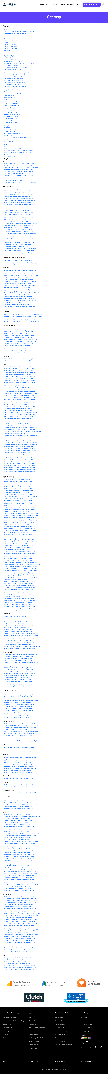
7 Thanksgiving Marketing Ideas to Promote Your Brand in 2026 (20, 542)
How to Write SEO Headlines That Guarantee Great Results (19, 858)
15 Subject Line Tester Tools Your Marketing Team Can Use (19, 668)
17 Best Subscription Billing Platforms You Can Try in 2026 (19, 507)
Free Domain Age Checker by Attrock (13, 78)
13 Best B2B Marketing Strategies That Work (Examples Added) (20, 270)
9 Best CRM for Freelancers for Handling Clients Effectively (19, 395)
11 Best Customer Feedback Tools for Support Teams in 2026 (20, 372)
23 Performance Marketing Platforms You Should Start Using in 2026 (22, 189)
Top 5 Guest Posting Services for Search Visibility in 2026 (19, 883)
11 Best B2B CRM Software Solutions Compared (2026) (18, 367)
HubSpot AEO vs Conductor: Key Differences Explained (18, 177)
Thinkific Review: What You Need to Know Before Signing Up (20, 967)
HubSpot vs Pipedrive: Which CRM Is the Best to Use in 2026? (20, 450)
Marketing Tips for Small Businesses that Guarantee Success (19, 306)
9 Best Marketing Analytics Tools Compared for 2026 (18, 763)
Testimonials (7, 145)
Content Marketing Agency (11, 46)
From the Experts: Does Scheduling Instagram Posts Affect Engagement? (23, 929)
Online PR (31, 1031)
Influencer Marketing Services (11, 103)
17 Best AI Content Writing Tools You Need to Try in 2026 (19, 332)
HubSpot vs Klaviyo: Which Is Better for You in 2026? (17, 439)
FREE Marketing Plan (91, 4)
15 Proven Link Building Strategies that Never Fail (17, 822)
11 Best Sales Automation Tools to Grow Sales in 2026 (18, 378)
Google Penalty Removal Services (12, 90)
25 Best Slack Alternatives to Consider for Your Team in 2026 (20, 281)
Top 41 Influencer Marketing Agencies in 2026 (16, 714)
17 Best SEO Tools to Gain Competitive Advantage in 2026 (19, 826)
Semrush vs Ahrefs (60, 1024)
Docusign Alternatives (61, 1021)
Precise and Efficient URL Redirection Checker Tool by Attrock (20, 124)
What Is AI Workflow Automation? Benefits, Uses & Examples (20, 254)
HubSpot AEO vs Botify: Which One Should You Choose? (18, 175)
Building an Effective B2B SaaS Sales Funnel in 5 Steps (18, 803)
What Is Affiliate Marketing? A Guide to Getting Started (18, 202)
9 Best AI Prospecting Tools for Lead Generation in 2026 (18, 229)
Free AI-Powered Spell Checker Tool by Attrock (16, 71)
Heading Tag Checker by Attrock (12, 94)
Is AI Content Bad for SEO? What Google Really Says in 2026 (20, 252)
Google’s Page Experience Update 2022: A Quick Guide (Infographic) (22, 564)
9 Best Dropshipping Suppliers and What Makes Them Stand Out (21, 291)
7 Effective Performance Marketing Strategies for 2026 (18, 536)
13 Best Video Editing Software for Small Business (17, 492)
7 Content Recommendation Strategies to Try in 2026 (18, 337)
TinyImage (84, 1017)
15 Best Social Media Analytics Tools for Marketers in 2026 (19, 910)
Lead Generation (33, 1034)
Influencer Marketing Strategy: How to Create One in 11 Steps (20, 712)
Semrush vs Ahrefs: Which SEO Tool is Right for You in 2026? (20, 871)
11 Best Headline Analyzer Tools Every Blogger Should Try (19, 481)
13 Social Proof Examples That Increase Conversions (17, 906)
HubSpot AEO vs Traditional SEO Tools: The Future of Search (19, 181)
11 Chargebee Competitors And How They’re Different (18, 487)
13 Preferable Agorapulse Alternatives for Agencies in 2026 (19, 904)
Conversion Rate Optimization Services (14, 52)
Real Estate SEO (7, 1027)
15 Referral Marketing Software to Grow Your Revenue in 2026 (20, 502)
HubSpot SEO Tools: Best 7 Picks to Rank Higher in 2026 (19, 860)
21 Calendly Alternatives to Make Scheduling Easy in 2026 (19, 519)
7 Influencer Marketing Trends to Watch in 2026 (16, 699)
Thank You (7, 147)
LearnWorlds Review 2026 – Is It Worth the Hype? (17, 963)
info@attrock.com (86, 1043)
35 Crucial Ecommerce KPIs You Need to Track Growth (18, 627)
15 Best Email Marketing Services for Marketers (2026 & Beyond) (21, 662)
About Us (6, 29)
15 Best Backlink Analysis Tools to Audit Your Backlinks (18, 820)
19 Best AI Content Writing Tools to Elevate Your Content (19, 335)
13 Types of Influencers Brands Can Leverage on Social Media (20, 908)
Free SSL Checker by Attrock (11, 88)
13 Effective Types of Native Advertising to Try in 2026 (18, 494)
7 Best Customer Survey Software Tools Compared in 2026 (19, 389)
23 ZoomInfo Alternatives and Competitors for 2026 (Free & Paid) (21, 731)
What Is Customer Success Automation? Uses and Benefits (19, 471)
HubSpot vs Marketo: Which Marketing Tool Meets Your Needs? (20, 443)
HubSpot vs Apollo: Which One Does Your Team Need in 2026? (20, 435)
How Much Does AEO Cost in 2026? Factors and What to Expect (21, 167)
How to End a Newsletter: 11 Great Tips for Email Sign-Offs (19, 679)
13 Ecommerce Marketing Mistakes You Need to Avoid (18, 618)
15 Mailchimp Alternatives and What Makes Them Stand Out (19, 666)
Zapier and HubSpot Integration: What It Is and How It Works (20, 473)
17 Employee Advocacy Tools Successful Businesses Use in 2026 (21, 276)
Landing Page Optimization (36, 1038)
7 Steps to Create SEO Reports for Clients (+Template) (18, 837)
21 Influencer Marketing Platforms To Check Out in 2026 (18, 697)
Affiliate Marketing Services (11, 37)
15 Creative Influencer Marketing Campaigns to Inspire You (19, 695)
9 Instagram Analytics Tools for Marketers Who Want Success (20, 921)
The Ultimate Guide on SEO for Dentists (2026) (16, 881)
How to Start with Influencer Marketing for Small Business (19, 706)
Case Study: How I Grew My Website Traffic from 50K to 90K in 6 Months (23, 314)
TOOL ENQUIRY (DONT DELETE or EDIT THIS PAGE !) (18, 152)
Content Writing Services (10, 50)
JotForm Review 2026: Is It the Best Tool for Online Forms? (19, 961)
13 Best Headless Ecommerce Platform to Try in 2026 (18, 616)
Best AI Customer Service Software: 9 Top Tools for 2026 (19, 235)
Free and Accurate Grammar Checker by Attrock (16, 73)
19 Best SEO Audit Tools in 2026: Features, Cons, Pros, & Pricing (20, 830)
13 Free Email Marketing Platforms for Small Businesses (18, 660)
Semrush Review (59, 1017)
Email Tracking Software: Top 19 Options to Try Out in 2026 (19, 673)
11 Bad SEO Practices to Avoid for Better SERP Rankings (19, 815)
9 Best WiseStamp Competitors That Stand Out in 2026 (18, 670)
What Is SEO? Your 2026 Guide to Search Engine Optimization (20, 890)
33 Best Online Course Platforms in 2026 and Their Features (19, 778)
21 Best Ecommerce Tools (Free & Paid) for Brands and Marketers (21, 624)
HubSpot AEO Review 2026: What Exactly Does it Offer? (19, 171)
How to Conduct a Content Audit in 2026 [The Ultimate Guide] (20, 341)
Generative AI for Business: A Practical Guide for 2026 (18, 237)
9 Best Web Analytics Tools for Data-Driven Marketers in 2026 (20, 551)
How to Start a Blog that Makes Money (14, 302)
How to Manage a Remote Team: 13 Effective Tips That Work (20, 300)
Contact (78, 4)
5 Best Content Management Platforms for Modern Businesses (20, 528)
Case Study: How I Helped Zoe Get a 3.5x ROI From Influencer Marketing (23, 316)
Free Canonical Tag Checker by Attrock (14, 76)
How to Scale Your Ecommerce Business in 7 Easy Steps (18, 641)
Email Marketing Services (10, 58)
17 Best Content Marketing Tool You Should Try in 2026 (18, 334)
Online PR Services (9, 120)
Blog (5, 39)
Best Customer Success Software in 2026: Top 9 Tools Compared (21, 405)
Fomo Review (58, 1038)
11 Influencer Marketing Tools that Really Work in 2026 (18, 693)
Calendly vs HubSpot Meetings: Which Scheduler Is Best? (18, 408)
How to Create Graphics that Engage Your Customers (18, 296)
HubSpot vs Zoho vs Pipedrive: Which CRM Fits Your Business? (20, 458)
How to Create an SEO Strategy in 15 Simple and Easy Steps (19, 843)
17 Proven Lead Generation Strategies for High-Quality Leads (20, 727)
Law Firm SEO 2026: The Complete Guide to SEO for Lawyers (20, 866)
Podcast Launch (33, 1048)
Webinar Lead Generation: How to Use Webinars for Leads (19, 739)
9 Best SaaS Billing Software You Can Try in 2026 (17, 549)
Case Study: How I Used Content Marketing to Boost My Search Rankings (23, 318)
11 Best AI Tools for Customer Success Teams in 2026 (18, 210)
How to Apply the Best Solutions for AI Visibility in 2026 (18, 240)
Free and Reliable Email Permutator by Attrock (16, 75)
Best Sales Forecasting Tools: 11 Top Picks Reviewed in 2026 (20, 407)
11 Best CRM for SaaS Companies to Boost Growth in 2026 (19, 369)
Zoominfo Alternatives (61, 1031)
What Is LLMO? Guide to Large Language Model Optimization (20, 751)
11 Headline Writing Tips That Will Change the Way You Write (20, 330)
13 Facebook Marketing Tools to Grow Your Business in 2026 (20, 902)
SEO (30, 1017)
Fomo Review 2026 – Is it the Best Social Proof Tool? (17, 960)
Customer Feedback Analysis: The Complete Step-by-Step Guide (20, 412)
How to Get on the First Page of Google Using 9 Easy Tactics (20, 574)
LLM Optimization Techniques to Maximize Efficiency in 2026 (19, 747)
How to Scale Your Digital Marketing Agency (15, 579)
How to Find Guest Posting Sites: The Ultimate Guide (17, 845)
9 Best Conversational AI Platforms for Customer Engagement (20, 231)
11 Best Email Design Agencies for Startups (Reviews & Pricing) (20, 654)
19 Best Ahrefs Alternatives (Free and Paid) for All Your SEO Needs (21, 828)
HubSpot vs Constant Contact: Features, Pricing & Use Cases (19, 583)
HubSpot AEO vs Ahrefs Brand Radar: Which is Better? (18, 173)
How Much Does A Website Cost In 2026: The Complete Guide (20, 568)
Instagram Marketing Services (11, 105)
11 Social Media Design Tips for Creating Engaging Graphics (19, 897)
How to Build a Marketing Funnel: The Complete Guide (18, 806)
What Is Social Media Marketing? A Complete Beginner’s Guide (20, 951)
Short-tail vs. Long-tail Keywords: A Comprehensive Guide (19, 875)
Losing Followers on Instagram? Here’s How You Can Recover (20, 942)
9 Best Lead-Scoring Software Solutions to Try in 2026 (18, 737)
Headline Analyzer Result (10, 97)
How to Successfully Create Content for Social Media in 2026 (20, 938)
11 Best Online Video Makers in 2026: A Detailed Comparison (20, 483)
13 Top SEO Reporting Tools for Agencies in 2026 (17, 818)
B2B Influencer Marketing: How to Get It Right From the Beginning (21, 700)
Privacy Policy (7, 126)
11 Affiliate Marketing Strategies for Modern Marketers (18, 479)
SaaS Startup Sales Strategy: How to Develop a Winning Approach (21, 308)
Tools (62, 4)
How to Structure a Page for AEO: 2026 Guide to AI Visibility (19, 169)
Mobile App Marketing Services (12, 118)
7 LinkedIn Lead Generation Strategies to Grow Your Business (20, 733)
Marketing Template (8, 1038)
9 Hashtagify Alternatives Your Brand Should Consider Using (19, 553)
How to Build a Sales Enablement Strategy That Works (18, 418)
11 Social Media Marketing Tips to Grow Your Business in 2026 (20, 900)
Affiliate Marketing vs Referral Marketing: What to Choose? (19, 193)
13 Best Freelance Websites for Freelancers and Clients (18, 490)
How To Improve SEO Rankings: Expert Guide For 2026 (18, 851)
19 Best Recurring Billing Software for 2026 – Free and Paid (19, 509)
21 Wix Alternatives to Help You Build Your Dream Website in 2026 (21, 521)
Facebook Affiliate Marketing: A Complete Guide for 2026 (19, 194)
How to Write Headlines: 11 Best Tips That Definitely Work (19, 347)
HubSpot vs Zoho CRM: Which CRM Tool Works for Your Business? (21, 456)
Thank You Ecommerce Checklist (12, 148)
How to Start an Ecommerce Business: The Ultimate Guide (19, 643)
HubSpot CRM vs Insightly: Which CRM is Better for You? (18, 422)
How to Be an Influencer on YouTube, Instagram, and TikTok (19, 931)
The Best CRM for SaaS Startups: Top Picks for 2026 (17, 461)
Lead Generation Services (10, 109)
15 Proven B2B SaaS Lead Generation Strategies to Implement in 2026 (22, 726)
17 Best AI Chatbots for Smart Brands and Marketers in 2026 (20, 506)
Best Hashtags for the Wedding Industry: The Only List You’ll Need (21, 923)
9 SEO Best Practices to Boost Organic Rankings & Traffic (19, 839)
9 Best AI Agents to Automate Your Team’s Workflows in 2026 (20, 223)
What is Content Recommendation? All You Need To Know (19, 352)
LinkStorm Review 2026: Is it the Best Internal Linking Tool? (19, 587)
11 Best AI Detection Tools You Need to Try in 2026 (17, 328)
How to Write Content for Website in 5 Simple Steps (17, 345)
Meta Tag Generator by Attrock (12, 116)
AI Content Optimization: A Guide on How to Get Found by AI (20, 233)
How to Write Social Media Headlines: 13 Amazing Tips (18, 940)
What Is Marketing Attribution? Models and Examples (17, 770)
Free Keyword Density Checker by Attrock (15, 82)
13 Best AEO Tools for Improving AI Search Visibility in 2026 (19, 164)
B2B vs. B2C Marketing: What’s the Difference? (16, 295)
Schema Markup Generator (11, 131)
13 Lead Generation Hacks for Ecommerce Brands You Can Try (20, 622)
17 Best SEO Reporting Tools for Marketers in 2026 (17, 824)
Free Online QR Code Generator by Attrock (15, 86)
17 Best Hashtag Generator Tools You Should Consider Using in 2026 (22, 914)
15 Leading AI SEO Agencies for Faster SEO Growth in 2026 (20, 214)
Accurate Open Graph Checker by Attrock (15, 33)
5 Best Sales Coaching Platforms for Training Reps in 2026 (19, 386)
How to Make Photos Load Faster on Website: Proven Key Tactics (21, 578)
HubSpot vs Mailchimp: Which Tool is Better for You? (17, 441)
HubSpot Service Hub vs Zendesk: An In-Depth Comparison (19, 429)
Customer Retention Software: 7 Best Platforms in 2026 (18, 416)
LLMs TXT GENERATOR (10, 112)
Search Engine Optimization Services (13, 133)
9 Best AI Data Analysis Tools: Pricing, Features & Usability (19, 225)
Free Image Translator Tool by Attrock (14, 80)
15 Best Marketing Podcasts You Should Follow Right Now (19, 785)
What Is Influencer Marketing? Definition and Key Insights (19, 716)
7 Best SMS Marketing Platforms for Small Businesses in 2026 (20, 761)
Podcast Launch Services (10, 122)
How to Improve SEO (8, 1031)
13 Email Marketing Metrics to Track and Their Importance (19, 656)
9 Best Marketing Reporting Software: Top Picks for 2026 (19, 765)
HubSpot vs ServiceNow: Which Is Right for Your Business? (19, 454)
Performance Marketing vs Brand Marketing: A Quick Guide (19, 593)
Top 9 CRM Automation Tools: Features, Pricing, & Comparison (20, 465)
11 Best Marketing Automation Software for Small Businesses (20, 376)
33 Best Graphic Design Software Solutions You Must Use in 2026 (21, 285)
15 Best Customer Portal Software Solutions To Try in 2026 (19, 382)
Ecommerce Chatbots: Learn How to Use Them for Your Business (21, 633)
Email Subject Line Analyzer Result (13, 61)
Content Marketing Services (11, 48)
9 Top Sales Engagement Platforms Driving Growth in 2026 (19, 399)
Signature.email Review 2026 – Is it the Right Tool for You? (19, 683)
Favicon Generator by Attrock (11, 65)
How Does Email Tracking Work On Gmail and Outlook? (18, 675)
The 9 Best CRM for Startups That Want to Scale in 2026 (19, 460)
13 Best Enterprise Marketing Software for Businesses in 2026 (20, 757)
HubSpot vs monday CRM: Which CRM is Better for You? (18, 446)
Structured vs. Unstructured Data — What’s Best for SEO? (19, 877)
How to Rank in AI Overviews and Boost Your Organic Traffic (19, 244)
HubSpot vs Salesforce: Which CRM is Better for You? (18, 452)
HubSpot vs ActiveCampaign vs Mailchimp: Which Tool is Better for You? (22, 431)
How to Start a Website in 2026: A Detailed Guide (17, 304)
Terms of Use (7, 143)
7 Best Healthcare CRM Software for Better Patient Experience (20, 393)
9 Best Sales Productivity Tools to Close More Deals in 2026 (19, 801)
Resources (70, 4)
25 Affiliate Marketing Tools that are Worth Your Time (18, 191)
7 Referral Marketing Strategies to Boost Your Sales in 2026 (19, 540)
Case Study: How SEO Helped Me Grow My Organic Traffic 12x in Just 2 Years (24, 322)
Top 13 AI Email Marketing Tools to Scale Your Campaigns (19, 463)
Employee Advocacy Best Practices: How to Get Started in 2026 (20, 562)
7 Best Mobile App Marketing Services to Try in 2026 (17, 532)
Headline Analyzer (9, 95)
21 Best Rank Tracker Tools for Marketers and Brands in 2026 (20, 517)
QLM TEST (7, 128)
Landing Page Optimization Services (13, 107)
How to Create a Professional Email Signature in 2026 (18, 677)
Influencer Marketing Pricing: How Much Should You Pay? (18, 710)
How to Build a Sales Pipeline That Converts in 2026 (17, 420)
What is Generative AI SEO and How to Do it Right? (17, 887)
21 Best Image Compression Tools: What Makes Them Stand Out (21, 515)
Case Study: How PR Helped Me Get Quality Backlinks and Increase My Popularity (25, 320)
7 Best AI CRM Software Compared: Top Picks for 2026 (18, 218)
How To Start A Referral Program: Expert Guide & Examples (19, 198)
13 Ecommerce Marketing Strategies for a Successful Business (20, 620)
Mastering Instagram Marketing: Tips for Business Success (19, 946)
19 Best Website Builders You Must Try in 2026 (16, 511)
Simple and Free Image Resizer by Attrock (15, 137)
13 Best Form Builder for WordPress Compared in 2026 (18, 489)
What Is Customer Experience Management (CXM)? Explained (20, 467)
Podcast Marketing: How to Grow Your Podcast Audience (18, 786)
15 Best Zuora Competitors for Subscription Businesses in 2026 (20, 272)
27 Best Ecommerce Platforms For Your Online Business (18, 625)
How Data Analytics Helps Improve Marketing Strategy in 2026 (20, 566)
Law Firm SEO (7, 1024)
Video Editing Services (9, 156)
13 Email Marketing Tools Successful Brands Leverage (18, 658)
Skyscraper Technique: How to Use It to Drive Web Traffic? (19, 598)
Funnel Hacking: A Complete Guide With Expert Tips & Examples (20, 805)
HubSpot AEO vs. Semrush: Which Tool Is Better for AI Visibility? (20, 183)
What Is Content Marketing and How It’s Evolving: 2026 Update (20, 351)
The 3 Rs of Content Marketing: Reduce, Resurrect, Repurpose (20, 349)
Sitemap (6, 139)
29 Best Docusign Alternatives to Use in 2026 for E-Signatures (20, 525)
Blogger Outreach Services (11, 41)
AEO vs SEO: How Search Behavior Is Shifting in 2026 (18, 260)
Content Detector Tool (10, 44)
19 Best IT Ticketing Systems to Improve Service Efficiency (19, 384)
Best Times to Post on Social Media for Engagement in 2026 (19, 925)
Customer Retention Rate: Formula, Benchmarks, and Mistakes (20, 414)
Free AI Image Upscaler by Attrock (13, 69)
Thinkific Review (59, 1027)
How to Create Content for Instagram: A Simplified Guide (18, 933)
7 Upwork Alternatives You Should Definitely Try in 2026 (18, 289)
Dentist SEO (6, 1034)
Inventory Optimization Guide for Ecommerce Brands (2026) (19, 644)
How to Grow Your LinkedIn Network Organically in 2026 (18, 936)
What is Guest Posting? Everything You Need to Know (18, 888)
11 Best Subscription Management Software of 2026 (18, 485)
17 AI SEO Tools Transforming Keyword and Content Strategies (20, 216)
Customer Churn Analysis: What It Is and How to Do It (18, 410)
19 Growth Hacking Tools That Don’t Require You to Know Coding (21, 513)
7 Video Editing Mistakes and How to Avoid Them (17, 547)
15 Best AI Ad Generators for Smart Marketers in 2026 (18, 212)
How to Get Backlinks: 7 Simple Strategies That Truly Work (19, 849)
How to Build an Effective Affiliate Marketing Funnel (17, 196)
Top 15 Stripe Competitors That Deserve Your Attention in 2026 (20, 606)
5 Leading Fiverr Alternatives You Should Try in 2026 (17, 287)
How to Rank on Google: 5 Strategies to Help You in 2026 (19, 854)
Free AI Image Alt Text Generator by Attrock (15, 67)
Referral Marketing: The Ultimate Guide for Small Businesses (19, 200)
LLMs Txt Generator (86, 1027)
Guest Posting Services (10, 92)
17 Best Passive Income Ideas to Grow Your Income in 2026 (19, 274)
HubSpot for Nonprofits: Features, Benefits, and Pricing (18, 425)
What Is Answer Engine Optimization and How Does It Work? (20, 264)
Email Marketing (33, 1044)
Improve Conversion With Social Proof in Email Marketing (18, 681)
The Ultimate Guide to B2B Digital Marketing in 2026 (18, 604)
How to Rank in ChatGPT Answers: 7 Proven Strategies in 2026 (20, 248)
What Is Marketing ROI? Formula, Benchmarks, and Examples (19, 772)
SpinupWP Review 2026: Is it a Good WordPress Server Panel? (20, 600)
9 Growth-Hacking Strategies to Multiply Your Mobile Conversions (21, 361)
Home (42, 4)
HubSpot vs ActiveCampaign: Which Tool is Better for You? (19, 433)
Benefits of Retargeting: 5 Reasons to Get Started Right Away (20, 557)
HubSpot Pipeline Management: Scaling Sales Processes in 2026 (20, 427)
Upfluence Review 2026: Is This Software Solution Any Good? (20, 969)
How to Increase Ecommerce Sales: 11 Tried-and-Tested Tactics (20, 639)
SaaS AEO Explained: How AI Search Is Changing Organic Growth (21, 262)
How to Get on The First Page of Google (14, 1021)
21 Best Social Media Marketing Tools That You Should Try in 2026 (21, 915)
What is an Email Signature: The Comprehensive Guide (18, 685)
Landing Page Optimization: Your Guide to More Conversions (19, 864)
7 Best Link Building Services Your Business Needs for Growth (20, 835)
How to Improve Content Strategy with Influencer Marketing (19, 704)
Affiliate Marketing (34, 1041)
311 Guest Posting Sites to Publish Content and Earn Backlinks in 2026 (22, 833)
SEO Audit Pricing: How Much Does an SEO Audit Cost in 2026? (20, 873)
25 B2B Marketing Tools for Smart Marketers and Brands (19, 279)
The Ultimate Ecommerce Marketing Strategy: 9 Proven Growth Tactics (22, 646)
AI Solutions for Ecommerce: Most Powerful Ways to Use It (19, 629)
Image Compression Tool (10, 101)
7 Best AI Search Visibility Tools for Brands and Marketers (19, 220)
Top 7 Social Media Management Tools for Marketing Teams (19, 950)
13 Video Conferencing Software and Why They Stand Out (19, 500)
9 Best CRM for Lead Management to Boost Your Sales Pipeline (20, 397)
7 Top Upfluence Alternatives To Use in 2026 (15, 543)
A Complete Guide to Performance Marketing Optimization (19, 766)
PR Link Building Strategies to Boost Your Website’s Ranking (19, 868)
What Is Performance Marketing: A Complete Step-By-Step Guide (21, 608)
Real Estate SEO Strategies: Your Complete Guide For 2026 (19, 869)
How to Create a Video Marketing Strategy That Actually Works (20, 570)
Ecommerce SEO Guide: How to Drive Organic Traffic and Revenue (21, 635)
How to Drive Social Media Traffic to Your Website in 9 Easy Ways (21, 934)
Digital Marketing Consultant (11, 56)
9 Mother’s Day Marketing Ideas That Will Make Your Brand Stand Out (22, 293)
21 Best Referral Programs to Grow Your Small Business (18, 278)
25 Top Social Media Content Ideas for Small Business (18, 917)
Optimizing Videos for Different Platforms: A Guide (17, 591)
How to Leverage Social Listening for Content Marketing (18, 343)
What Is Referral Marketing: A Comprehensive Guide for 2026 (20, 793)
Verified (6, 154)
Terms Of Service (8, 141)
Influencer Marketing (34, 1024)
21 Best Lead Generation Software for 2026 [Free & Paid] (19, 729)
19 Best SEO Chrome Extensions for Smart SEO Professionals (20, 832)
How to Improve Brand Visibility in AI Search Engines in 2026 (19, 242)
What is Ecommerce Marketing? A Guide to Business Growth (19, 648)
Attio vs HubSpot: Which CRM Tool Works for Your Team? (19, 401)
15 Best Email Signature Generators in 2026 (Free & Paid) (19, 664)
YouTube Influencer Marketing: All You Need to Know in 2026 (20, 717)
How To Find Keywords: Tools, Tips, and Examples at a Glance (20, 847)
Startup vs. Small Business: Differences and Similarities (18, 602)
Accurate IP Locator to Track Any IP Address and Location (19, 31)
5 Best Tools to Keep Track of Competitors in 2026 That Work (20, 530)
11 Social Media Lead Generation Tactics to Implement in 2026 (20, 898)
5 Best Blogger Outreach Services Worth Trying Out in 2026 (19, 526)
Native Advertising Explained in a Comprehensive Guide (18, 589)
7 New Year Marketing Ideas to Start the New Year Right (19, 538)
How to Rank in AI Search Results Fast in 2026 (16, 246)
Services (55, 4)
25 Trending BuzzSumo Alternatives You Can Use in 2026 (19, 523)
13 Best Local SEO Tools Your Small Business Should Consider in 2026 (22, 816)
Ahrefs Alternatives (60, 1034)
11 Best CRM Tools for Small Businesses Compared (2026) (19, 371)
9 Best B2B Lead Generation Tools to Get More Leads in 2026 (20, 735)
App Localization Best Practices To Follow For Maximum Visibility (20, 555)
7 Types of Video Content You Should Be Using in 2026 (18, 545)
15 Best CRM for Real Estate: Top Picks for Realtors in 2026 (19, 380)
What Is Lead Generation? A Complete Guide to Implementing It (20, 741)
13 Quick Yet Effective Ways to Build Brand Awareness (18, 498)
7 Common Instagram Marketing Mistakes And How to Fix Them (20, 919)
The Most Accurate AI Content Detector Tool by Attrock (18, 150)
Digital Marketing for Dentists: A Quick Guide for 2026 (18, 561)
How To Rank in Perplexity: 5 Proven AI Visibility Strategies (19, 250)
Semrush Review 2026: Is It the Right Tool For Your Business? (20, 965)
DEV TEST (7, 54)
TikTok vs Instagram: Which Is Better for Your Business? (18, 948)
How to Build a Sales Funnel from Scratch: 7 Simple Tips (18, 808)
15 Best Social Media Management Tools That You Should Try (20, 912)
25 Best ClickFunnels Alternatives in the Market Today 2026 (19, 359)
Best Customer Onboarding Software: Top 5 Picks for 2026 (19, 403)
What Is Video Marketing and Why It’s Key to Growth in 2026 (20, 610)
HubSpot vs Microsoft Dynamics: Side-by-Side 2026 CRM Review (21, 444)
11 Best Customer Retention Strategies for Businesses (18, 374)
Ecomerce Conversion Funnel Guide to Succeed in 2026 (18, 631)
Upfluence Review (60, 1041)
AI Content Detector (86, 1024)
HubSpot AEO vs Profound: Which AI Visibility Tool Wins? (18, 179)
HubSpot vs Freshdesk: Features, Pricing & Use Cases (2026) (20, 437)
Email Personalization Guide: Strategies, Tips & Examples (18, 671)
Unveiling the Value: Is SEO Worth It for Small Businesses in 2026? (21, 885)
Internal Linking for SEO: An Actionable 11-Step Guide (18, 862)
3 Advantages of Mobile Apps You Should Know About (18, 283)
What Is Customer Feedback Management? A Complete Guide (20, 469)
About (48, 4)
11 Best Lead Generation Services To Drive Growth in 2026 (19, 724)
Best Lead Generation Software (63, 1044)
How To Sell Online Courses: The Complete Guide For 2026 (19, 581)
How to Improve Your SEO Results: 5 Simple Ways (17, 852)
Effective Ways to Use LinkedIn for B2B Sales (16, 927)
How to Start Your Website (10, 1017)
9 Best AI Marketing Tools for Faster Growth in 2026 (17, 227)
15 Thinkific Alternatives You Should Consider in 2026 (18, 504)
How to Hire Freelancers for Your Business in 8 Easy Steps (19, 298)
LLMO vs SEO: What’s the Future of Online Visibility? (17, 749)
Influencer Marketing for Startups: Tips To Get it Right (18, 708)
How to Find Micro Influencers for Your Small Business (18, 702)
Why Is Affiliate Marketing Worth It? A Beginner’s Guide (18, 204)
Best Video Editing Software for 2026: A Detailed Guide (18, 559)
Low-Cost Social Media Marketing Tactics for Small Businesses (20, 944)
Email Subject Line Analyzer (11, 59)
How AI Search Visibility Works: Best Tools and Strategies (19, 239)
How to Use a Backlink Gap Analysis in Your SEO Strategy (19, 856)
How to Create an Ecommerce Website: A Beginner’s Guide (19, 637)
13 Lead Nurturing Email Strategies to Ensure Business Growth (20, 496)
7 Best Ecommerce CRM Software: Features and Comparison (19, 391)
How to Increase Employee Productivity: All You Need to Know (20, 576)
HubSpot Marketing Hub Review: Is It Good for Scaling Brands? (20, 768)
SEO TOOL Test (8, 135)
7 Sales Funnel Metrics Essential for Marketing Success (18, 799)
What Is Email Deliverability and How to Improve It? (17, 687)
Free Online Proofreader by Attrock (13, 84)
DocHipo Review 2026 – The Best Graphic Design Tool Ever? (19, 958)
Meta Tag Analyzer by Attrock (12, 114)
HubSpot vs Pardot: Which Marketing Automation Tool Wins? (19, 448)
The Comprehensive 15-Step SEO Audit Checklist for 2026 (19, 879)
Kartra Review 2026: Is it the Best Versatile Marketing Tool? (19, 585)
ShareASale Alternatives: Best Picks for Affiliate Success (18, 596)
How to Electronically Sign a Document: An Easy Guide (18, 572)
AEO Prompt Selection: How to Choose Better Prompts (18, 166)
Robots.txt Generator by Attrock (12, 130)
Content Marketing (34, 1021)
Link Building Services (9, 111)
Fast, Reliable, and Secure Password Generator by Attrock (19, 63)
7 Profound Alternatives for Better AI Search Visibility (17, 222)
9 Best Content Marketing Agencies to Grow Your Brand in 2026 (20, 339)
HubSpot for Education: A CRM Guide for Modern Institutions (19, 424)
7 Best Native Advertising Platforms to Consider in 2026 (18, 534)
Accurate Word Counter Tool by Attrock (14, 35)
